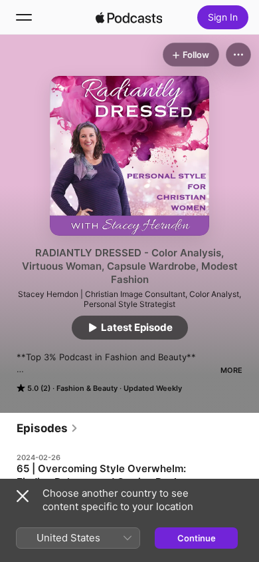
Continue (196, 538)
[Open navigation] (24, 17)
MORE (231, 370)
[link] (47, 428)
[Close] (23, 496)
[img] (129, 17)
